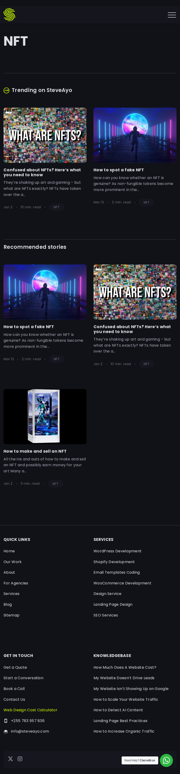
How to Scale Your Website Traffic (126, 699)
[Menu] (171, 14)
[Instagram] (20, 760)
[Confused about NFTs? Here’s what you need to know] (45, 135)
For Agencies (16, 583)
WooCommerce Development (122, 583)
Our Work (13, 562)
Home (9, 551)
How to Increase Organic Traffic (124, 731)
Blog (8, 604)
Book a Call (14, 688)
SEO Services (106, 615)
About (9, 572)
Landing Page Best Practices (120, 720)
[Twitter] (10, 760)
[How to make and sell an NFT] (45, 416)
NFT (57, 207)
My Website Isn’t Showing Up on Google (131, 688)
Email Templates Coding (117, 572)
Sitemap (11, 615)
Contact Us (14, 699)
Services (11, 593)
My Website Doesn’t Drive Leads (124, 678)
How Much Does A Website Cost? (125, 667)
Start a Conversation (23, 678)
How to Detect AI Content (118, 710)
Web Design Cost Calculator (30, 710)
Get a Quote (15, 667)
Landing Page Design (113, 604)
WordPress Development (118, 551)
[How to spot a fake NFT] (135, 135)
